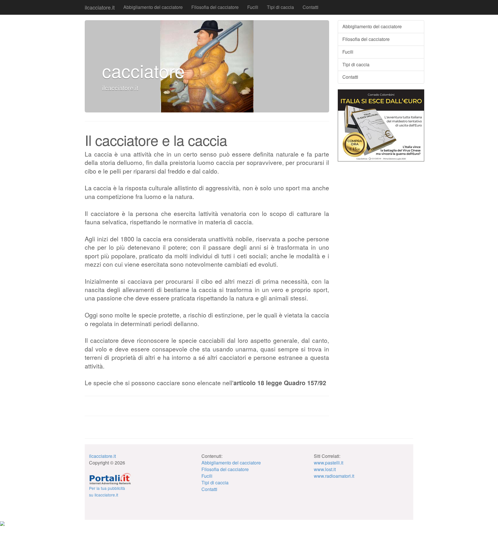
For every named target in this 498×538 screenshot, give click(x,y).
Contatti (310, 7)
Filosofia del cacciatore (215, 7)
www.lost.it (325, 469)
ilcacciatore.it (100, 7)
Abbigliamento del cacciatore (153, 7)
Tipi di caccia (280, 7)
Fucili (252, 7)
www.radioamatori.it (334, 476)
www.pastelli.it (328, 462)
